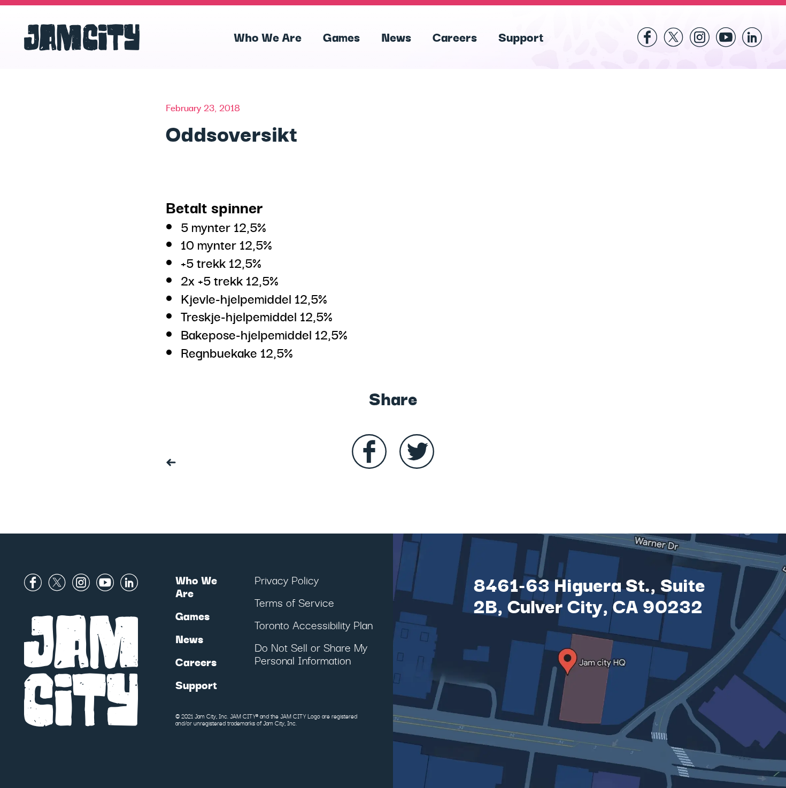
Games (341, 36)
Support (521, 36)
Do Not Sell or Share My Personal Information (311, 653)
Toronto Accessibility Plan (314, 625)
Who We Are (268, 36)
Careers (455, 36)
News (396, 36)
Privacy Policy (287, 580)
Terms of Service (294, 602)
